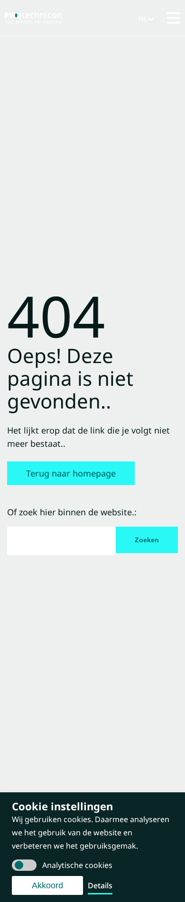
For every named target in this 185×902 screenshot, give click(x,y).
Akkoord (47, 885)
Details (100, 885)
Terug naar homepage (71, 473)
